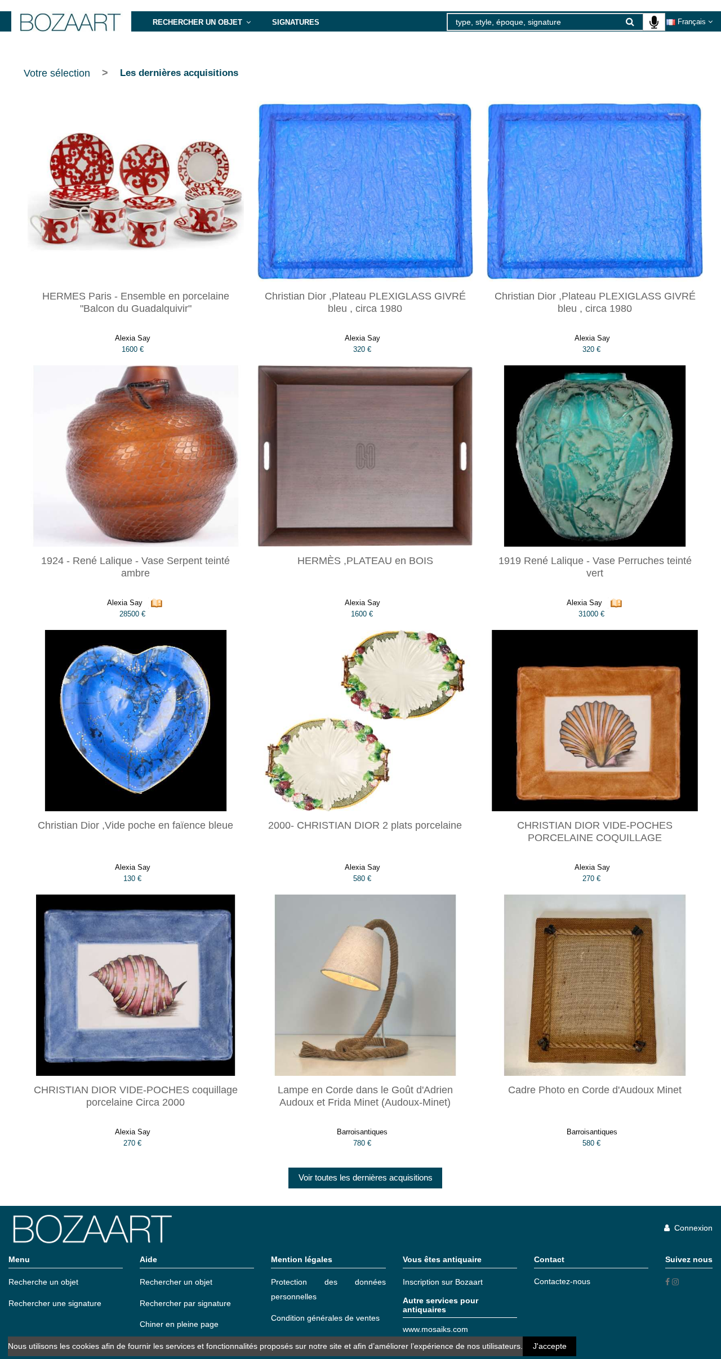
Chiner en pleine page (179, 1324)
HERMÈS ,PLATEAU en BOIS (365, 560)
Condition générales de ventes (325, 1317)
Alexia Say (132, 338)
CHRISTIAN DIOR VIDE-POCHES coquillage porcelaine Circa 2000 (136, 1096)
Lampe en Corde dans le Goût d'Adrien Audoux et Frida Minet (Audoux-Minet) (365, 1096)
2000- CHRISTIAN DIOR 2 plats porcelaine (365, 825)
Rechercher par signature (185, 1303)
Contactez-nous (562, 1281)
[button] (201, 21)
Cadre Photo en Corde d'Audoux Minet (595, 1090)
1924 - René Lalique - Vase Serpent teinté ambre (135, 567)
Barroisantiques (362, 1132)
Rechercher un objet (176, 1281)
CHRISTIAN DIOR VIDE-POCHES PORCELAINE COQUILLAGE (595, 831)
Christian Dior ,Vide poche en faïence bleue (135, 825)
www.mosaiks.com (435, 1329)
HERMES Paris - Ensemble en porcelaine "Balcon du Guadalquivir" (135, 302)
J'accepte (550, 1346)
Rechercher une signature (54, 1303)
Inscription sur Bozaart (443, 1281)
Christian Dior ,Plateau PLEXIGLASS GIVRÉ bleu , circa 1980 (365, 302)
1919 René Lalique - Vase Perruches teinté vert (595, 567)
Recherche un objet (43, 1281)
